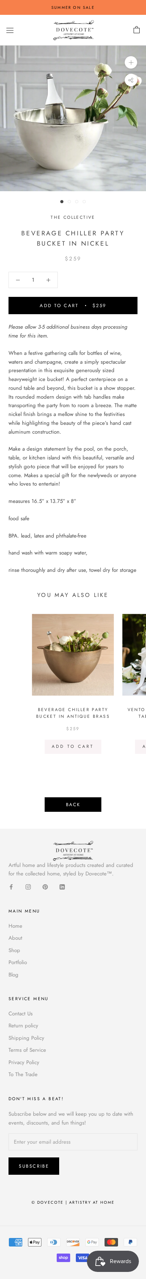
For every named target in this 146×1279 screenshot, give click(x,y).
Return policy (23, 1025)
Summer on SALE (73, 7)
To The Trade (23, 1074)
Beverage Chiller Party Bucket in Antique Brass (73, 713)
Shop (14, 950)
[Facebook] (11, 886)
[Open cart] (137, 30)
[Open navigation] (9, 30)
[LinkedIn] (62, 886)
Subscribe (34, 1166)
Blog (13, 975)
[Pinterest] (45, 886)
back (73, 804)
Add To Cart (73, 746)
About (15, 938)
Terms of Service (27, 1050)
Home (15, 926)
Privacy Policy (24, 1062)
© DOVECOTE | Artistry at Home (73, 1202)
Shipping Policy (26, 1038)
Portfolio (18, 962)
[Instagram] (28, 886)
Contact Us (21, 1013)
